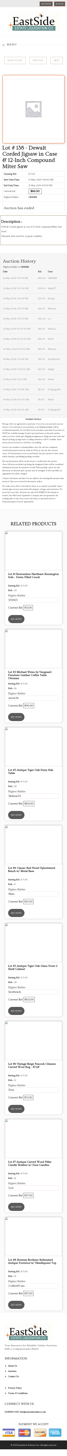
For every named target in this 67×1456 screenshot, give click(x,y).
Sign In (59, 4)
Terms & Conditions (18, 1393)
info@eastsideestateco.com (33, 1412)
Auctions (12, 1371)
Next (57, 60)
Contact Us (13, 1376)
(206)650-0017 (12, 1412)
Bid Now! (16, 619)
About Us (12, 1366)
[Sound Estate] (33, 21)
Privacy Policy (15, 1388)
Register (46, 4)
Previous (38, 60)
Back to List (14, 60)
